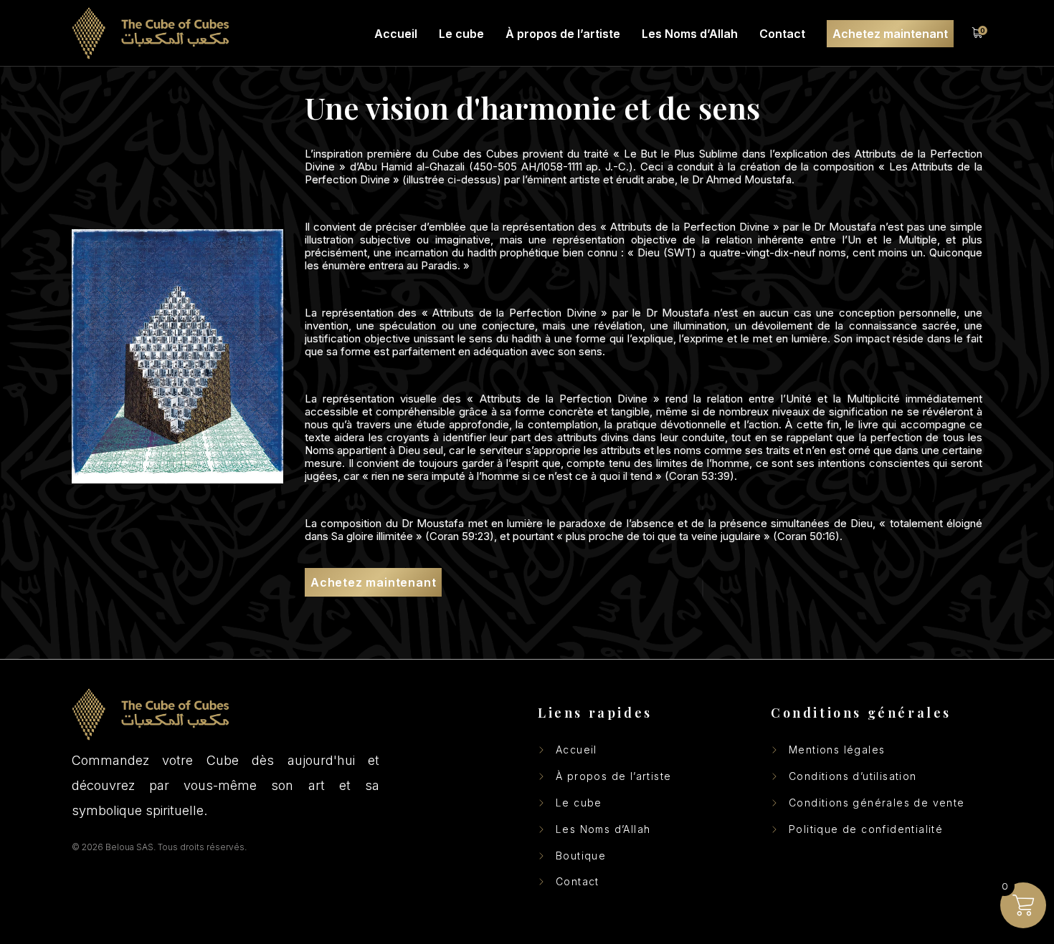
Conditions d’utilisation (853, 776)
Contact (577, 881)
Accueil (576, 750)
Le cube (579, 803)
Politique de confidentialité (866, 829)
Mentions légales (837, 750)
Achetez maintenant (373, 582)
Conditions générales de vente (877, 803)
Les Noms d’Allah (603, 829)
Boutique (581, 856)
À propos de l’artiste (613, 776)
